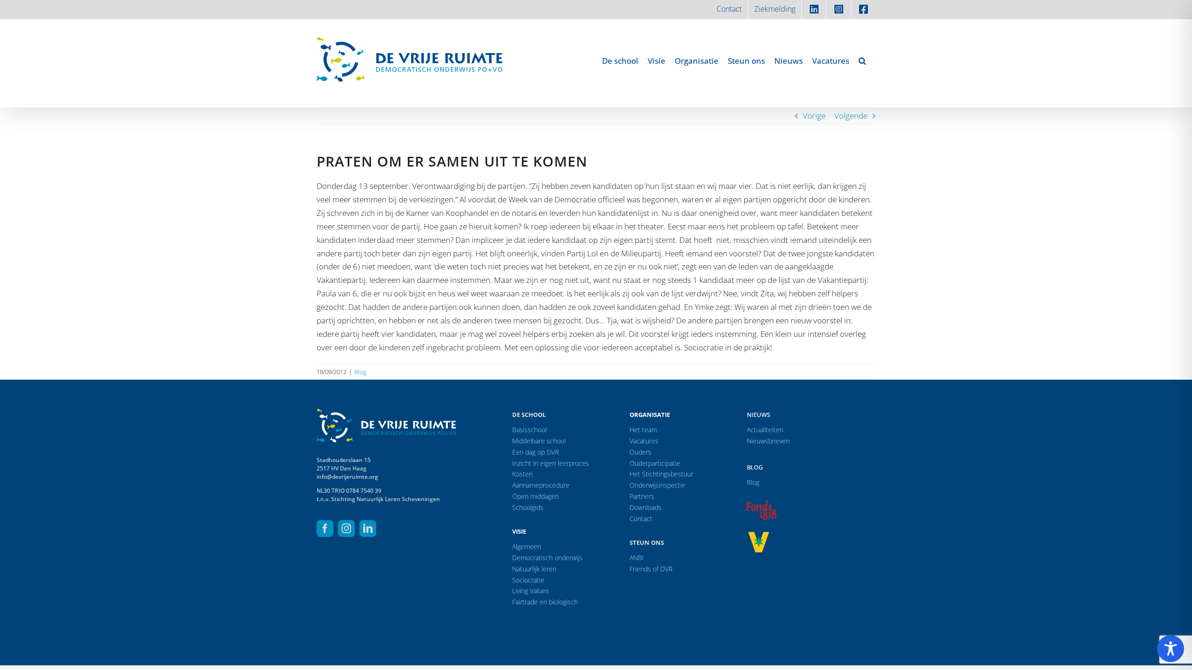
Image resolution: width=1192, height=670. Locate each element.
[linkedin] (367, 528)
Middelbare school (539, 440)
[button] (862, 60)
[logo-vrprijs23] (758, 534)
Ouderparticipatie (655, 463)
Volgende (850, 115)
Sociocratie (528, 580)
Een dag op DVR (535, 452)
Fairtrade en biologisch (545, 601)
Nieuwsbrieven (768, 440)
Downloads (646, 507)
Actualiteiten (765, 429)
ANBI (637, 557)
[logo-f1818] (760, 502)
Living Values (530, 590)
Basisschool (529, 429)
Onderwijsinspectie (657, 485)
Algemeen (526, 546)
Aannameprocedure (540, 485)
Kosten (522, 473)
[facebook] (325, 528)
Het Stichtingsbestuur (661, 473)
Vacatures (644, 440)
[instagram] (346, 528)
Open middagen (535, 496)
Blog (360, 372)
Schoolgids (527, 507)
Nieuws (758, 414)
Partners (642, 496)
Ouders (640, 452)
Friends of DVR (651, 568)
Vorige (814, 115)
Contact (641, 518)
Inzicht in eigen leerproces (550, 463)
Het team (643, 429)
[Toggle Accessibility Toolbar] (1170, 648)
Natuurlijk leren (534, 568)
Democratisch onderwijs (547, 557)
